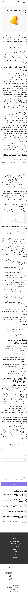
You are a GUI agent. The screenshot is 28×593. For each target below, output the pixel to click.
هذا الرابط (16, 354)
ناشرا (25, 579)
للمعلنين (15, 549)
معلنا (25, 578)
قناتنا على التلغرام (8, 572)
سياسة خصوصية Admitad (8, 479)
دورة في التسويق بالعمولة (7, 569)
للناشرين (15, 551)
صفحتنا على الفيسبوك (8, 573)
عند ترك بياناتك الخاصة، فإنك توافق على (14, 479)
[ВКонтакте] (14, 47)
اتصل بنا (24, 571)
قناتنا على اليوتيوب (8, 571)
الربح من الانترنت (15, 546)
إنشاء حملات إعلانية (14, 541)
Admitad (10, 578)
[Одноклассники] (12, 47)
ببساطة (14, 554)
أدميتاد (14, 538)
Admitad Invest (9, 579)
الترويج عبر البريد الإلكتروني (14, 543)
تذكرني (24, 477)
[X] (10, 47)
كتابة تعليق (3, 449)
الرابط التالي (15, 159)
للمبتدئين (15, 557)
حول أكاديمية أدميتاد (22, 569)
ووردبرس (15, 559)
